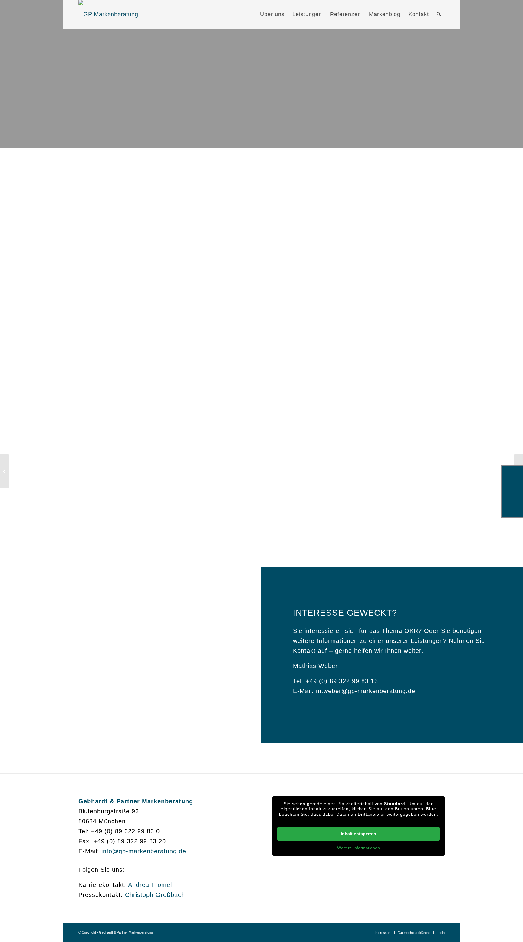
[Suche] (439, 14)
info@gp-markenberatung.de (143, 851)
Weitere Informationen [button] (358, 847)
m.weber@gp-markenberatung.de (365, 691)
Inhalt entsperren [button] (358, 833)
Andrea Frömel (150, 884)
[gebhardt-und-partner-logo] (108, 14)
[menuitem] (272, 14)
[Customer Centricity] (4, 471)
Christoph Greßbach (155, 894)
